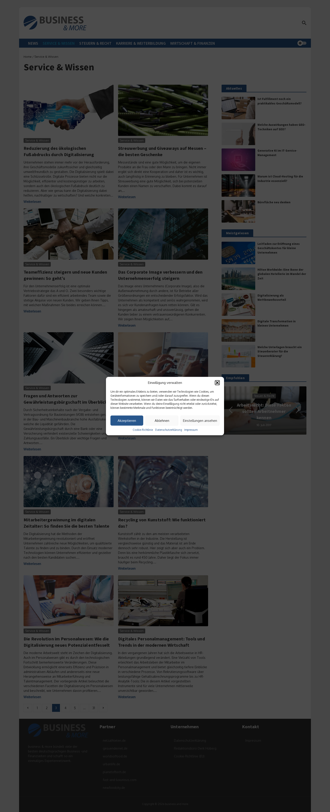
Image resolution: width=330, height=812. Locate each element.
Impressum (191, 429)
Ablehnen (162, 420)
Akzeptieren (127, 420)
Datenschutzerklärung (168, 429)
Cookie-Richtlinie (143, 429)
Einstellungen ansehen (200, 420)
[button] (217, 383)
